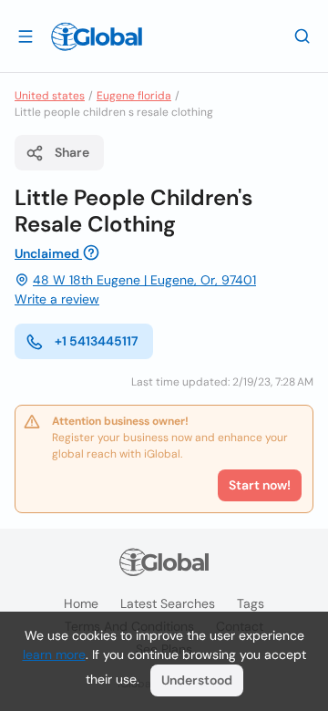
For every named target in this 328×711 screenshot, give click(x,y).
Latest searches (167, 603)
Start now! (260, 485)
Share (72, 152)
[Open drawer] (25, 35)
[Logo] (96, 36)
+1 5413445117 (96, 341)
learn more (54, 654)
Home (81, 603)
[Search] (302, 35)
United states (50, 95)
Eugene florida (134, 95)
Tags (250, 603)
